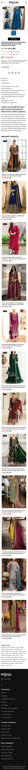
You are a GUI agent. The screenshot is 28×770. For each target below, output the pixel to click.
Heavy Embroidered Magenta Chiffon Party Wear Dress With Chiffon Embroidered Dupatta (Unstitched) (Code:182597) (13, 345)
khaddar (20, 653)
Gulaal (13, 655)
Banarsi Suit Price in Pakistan (8, 647)
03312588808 (7, 679)
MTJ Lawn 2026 (5, 732)
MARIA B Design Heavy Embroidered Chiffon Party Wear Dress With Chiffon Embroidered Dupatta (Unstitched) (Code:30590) (13, 469)
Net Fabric (11, 663)
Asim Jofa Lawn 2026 (6, 752)
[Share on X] (19, 72)
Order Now (14, 39)
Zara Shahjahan (5, 663)
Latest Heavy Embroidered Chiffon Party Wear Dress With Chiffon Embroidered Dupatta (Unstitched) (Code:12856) (14, 552)
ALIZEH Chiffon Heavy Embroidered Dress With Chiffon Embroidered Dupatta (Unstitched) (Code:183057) (14, 428)
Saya (20, 651)
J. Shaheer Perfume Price (7, 711)
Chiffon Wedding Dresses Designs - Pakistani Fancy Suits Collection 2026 (14, 61)
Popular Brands (9, 649)
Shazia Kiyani (10, 657)
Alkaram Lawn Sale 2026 (7, 749)
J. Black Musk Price (6, 717)
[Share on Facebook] (9, 72)
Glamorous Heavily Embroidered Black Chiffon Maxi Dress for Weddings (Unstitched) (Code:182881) (14, 175)
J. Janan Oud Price (6, 714)
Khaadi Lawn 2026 (5, 726)
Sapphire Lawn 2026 (6, 735)
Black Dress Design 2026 (12, 651)
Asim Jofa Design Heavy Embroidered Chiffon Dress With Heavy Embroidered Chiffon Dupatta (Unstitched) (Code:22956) (13, 511)
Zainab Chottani (18, 657)
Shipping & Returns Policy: (8, 699)
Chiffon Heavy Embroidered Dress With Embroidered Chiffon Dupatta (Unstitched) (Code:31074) (13, 594)
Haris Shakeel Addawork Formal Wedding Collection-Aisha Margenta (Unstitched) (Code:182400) (12, 303)
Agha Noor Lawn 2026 (6, 746)
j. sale (17, 647)
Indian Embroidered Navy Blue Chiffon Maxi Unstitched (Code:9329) (13, 216)
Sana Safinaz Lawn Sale (7, 661)
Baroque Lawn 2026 (6, 755)
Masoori (3, 665)
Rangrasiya (8, 655)
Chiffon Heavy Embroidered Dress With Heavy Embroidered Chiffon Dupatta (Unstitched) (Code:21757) (13, 386)
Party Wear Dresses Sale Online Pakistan (12, 62)
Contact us (4, 696)
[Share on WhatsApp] (12, 72)
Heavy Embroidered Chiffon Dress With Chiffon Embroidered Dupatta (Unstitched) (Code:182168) (14, 635)
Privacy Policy (4, 705)
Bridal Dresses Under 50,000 (19, 659)
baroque (3, 659)
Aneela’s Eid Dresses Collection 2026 (10, 738)
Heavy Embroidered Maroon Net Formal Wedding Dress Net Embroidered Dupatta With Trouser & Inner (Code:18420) (14, 258)
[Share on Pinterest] (15, 72)
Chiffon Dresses (19, 663)
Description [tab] (4, 78)
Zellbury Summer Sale (19, 661)
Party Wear (8, 665)
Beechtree (8, 659)
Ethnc (17, 655)
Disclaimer (4, 702)
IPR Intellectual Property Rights (9, 708)
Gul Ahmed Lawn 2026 (7, 759)
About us (3, 693)
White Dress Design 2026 (11, 653)
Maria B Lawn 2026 (6, 729)
